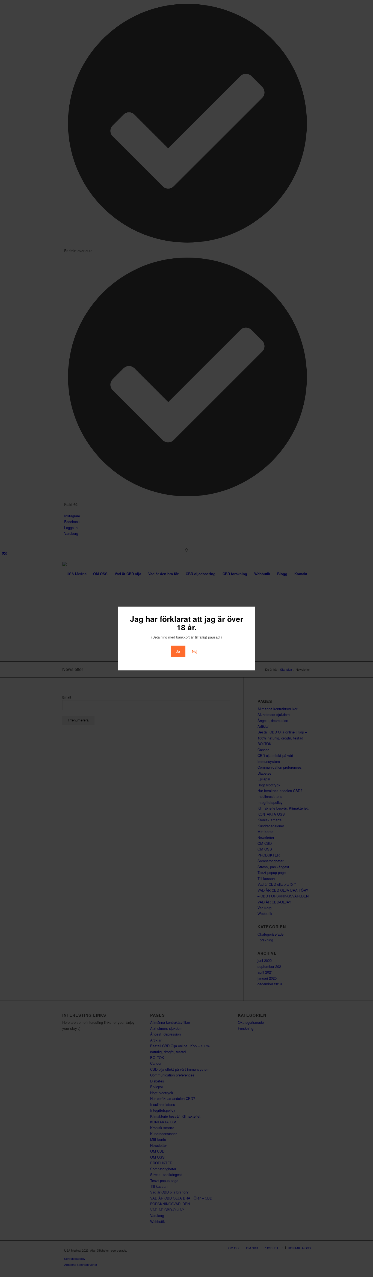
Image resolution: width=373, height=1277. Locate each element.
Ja (178, 651)
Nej (194, 651)
